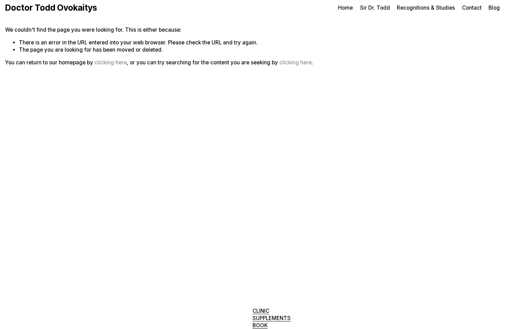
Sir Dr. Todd (375, 7)
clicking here (110, 62)
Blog (494, 7)
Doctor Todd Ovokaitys (51, 7)
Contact (472, 7)
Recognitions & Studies (426, 7)
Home (345, 7)
